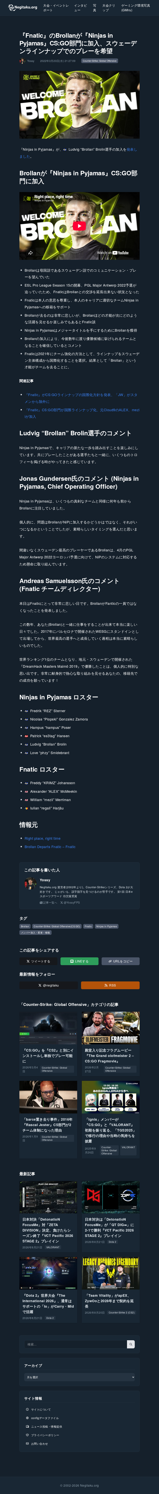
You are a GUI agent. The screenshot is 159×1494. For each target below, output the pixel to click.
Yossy (45, 879)
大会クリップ (108, 7)
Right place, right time (42, 838)
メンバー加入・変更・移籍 (35, 932)
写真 (94, 7)
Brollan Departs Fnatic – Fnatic (50, 846)
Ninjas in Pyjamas (106, 926)
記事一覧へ (50, 902)
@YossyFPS (72, 902)
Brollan (25, 926)
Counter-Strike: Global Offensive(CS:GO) (57, 926)
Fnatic (88, 926)
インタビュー (80, 7)
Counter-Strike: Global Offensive (100, 60)
